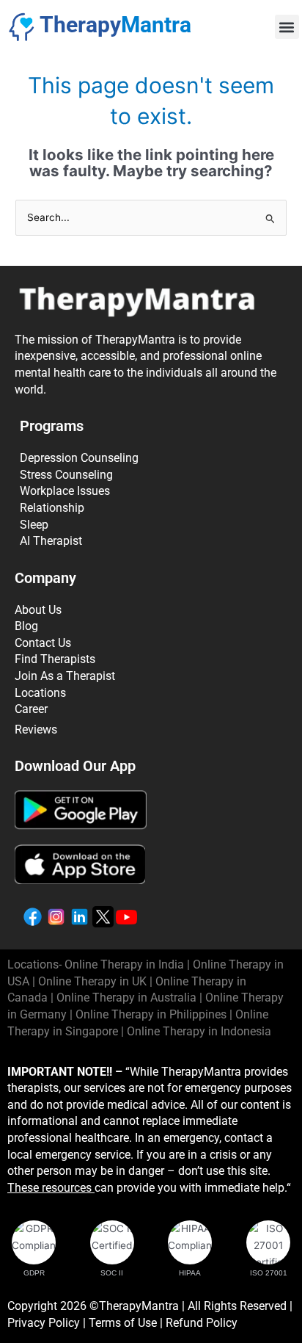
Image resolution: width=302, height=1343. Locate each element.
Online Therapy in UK (92, 981)
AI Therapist (51, 541)
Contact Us (43, 643)
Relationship (52, 508)
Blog (26, 626)
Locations (40, 693)
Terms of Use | (127, 1323)
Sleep (34, 525)
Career (31, 709)
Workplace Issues (65, 491)
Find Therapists (55, 659)
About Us (38, 610)
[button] (287, 27)
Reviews (36, 729)
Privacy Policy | (48, 1323)
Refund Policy (201, 1323)
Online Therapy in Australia (126, 997)
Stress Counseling (66, 475)
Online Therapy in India (124, 964)
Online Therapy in (151, 1014)
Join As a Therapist (65, 676)
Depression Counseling (79, 458)
